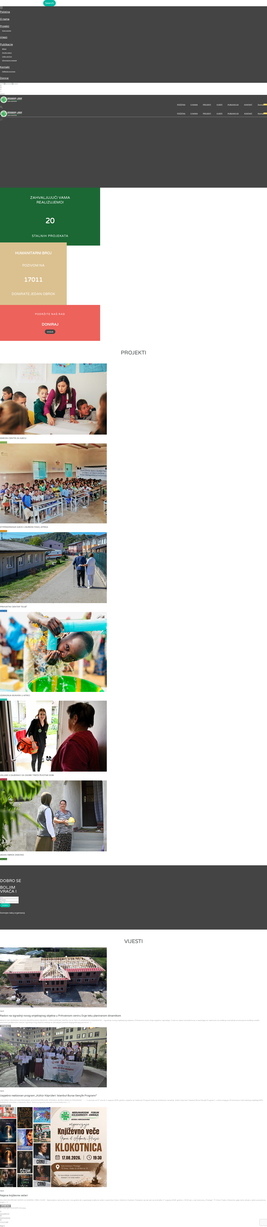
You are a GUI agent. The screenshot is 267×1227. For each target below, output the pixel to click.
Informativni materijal (9, 60)
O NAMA (4, 19)
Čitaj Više (3, 442)
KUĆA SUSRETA (6, 31)
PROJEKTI (4, 26)
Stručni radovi (7, 53)
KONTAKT (5, 67)
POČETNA (5, 11)
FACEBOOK (4, 1214)
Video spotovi (7, 57)
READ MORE (5, 1026)
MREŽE (2, 94)
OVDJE (50, 332)
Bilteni (4, 49)
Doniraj (4, 78)
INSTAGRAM (5, 1218)
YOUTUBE (4, 1222)
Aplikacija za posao (8, 71)
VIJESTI (3, 37)
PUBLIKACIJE (6, 44)
